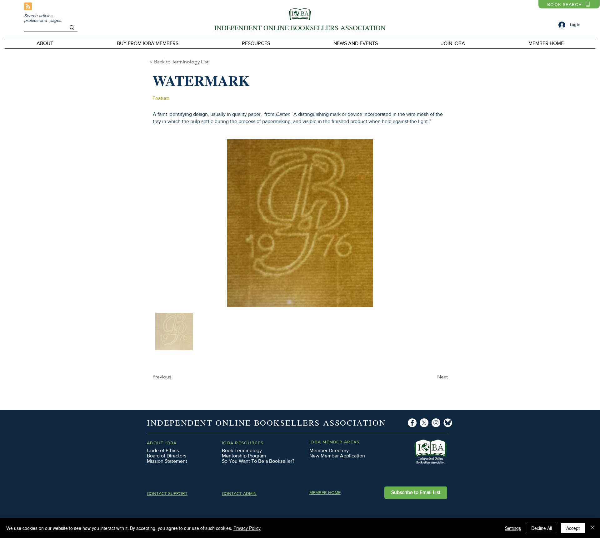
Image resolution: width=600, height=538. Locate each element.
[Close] (592, 528)
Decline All (541, 528)
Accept (573, 528)
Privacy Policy (247, 528)
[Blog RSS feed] (28, 6)
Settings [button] (513, 528)
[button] (147, 43)
